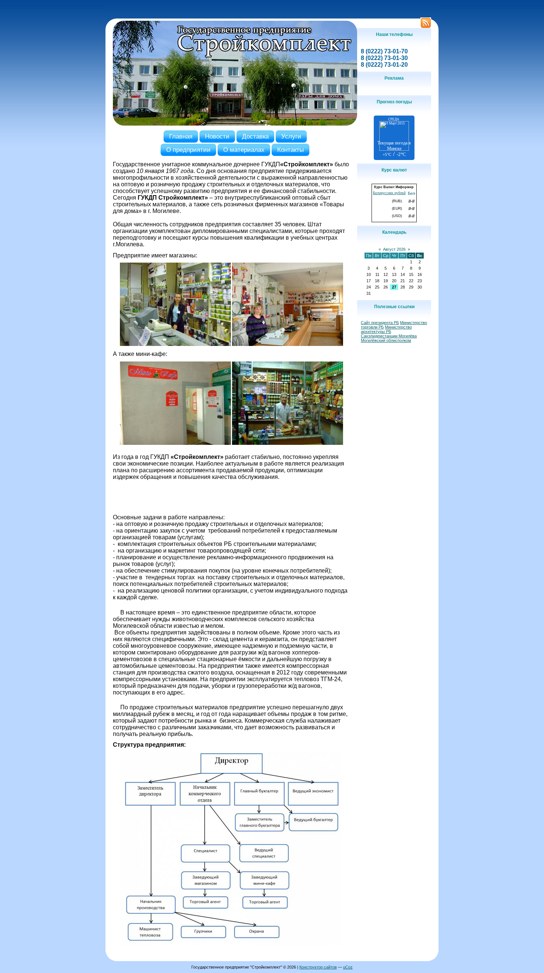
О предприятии (188, 149)
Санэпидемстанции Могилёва (389, 336)
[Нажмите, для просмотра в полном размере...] (175, 344)
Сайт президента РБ (380, 322)
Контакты (290, 149)
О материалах (244, 149)
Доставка (255, 136)
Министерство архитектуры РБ (386, 329)
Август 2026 (394, 249)
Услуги (291, 136)
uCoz (348, 967)
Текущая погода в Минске (394, 145)
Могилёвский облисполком (386, 340)
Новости (217, 136)
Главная (180, 136)
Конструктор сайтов (318, 967)
